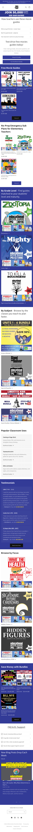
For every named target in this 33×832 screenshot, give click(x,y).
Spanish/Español (6, 388)
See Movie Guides (7, 445)
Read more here (16, 545)
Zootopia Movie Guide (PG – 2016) (24, 152)
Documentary (5, 589)
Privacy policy (26, 824)
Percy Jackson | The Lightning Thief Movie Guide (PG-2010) (24, 89)
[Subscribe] (24, 812)
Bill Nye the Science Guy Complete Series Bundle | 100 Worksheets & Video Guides (8, 712)
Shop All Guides (16, 57)
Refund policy (9, 826)
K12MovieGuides (10, 824)
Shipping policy (17, 826)
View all (16, 118)
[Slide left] (13, 802)
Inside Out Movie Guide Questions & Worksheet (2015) (8, 176)
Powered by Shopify (18, 824)
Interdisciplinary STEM (7, 659)
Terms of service (24, 826)
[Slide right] (20, 802)
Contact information (17, 828)
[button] (3, 7)
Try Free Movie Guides (16, 61)
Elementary (4, 233)
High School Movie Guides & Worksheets (12, 303)
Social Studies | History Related (10, 423)
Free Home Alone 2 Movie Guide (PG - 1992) (8, 111)
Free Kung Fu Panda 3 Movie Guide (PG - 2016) (8, 89)
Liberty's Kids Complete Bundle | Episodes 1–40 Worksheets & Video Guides (24, 688)
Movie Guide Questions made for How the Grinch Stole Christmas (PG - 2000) (8, 153)
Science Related (5, 353)
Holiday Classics (6, 624)
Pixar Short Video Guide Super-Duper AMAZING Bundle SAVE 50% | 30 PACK (8, 688)
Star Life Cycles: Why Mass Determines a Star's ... (16, 784)
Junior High (4, 268)
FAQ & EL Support (16, 727)
